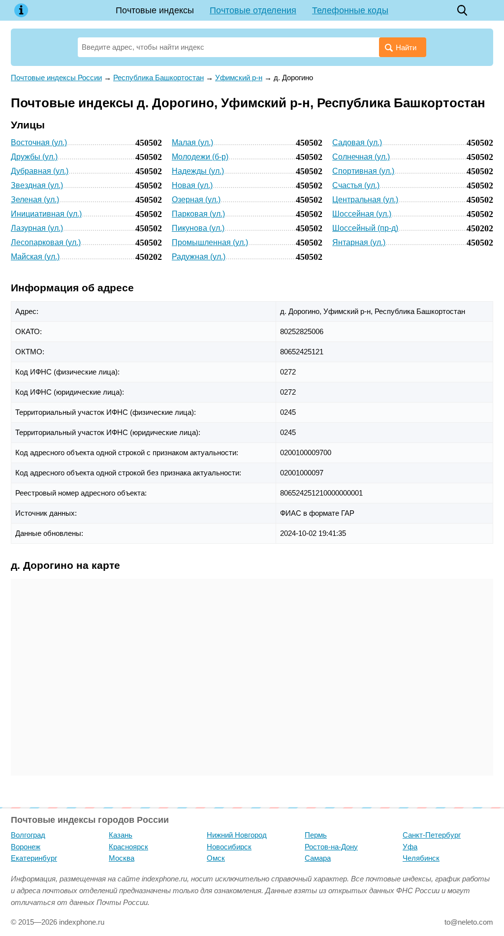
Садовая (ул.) (357, 142)
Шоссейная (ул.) (361, 214)
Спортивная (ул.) (363, 171)
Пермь (316, 835)
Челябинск (421, 858)
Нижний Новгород (237, 835)
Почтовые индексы (155, 10)
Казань (120, 835)
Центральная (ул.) (365, 199)
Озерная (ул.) (196, 199)
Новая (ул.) (192, 185)
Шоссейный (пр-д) (365, 228)
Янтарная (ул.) (358, 242)
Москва (121, 858)
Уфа (410, 846)
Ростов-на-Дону (331, 846)
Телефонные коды (350, 10)
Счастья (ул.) (355, 185)
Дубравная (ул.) (39, 171)
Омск (216, 858)
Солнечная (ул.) (361, 157)
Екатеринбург (34, 858)
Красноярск (128, 846)
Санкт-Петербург (432, 835)
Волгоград (28, 835)
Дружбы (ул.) (34, 157)
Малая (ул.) (192, 142)
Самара (318, 858)
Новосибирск (229, 846)
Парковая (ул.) (198, 214)
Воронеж (25, 846)
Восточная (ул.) (39, 142)
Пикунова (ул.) (198, 228)
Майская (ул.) (35, 256)
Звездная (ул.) (37, 185)
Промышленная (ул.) (210, 242)
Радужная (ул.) (198, 256)
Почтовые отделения (253, 10)
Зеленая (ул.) (35, 199)
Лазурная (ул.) (37, 228)
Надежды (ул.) (198, 171)
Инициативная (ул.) (46, 214)
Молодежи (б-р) (200, 157)
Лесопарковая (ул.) (46, 242)
